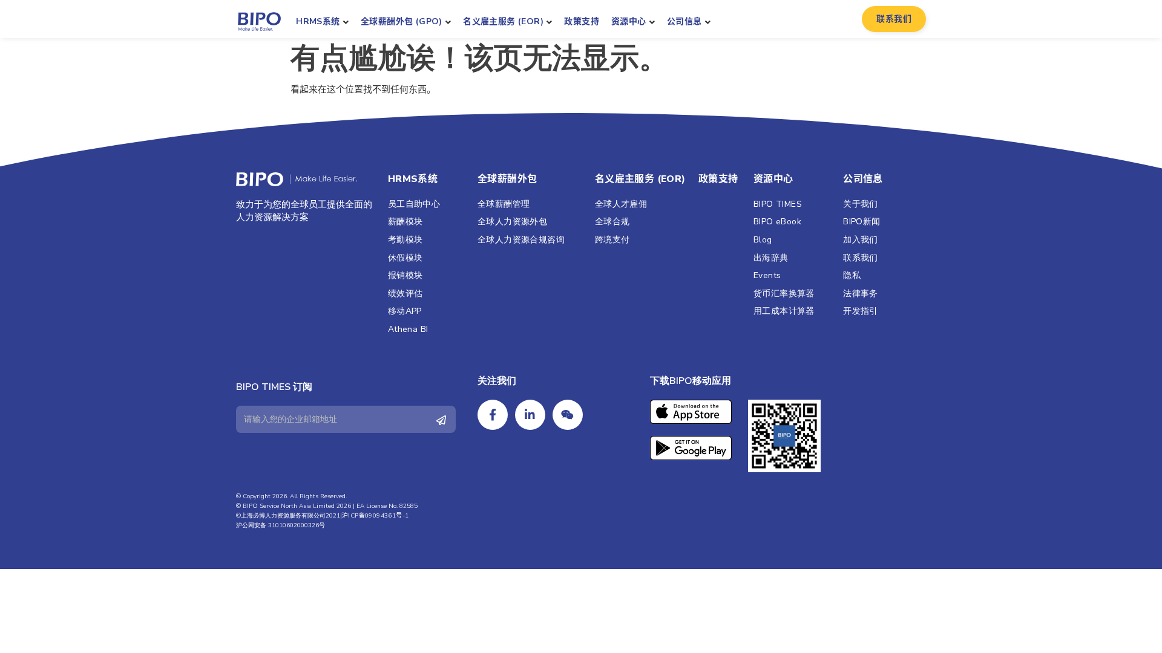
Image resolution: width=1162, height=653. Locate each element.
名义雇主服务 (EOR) (503, 21)
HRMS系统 (318, 21)
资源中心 (628, 21)
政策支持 (581, 21)
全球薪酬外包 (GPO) (401, 21)
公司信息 (684, 21)
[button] (894, 19)
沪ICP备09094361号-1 (375, 516)
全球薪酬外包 (507, 179)
